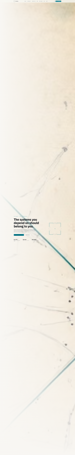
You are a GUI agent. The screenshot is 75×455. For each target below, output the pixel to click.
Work (37, 1)
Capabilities (34, 1)
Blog (44, 1)
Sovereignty (29, 1)
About (47, 1)
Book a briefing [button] (58, 1)
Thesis (25, 1)
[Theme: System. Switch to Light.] (54, 1)
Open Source (40, 1)
